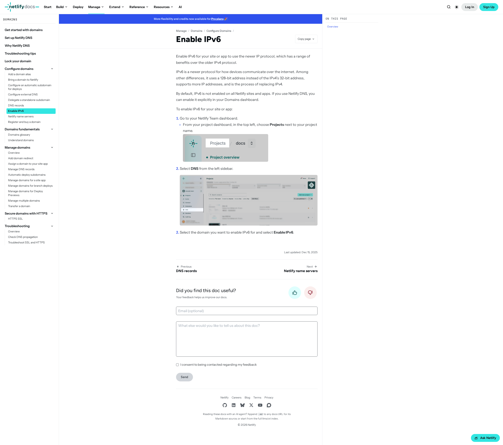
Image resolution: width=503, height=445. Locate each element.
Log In (469, 7)
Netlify (224, 397)
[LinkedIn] (233, 405)
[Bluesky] (242, 405)
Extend (114, 7)
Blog (247, 397)
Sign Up (489, 7)
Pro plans (217, 19)
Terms (257, 397)
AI (180, 7)
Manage (94, 7)
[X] (251, 405)
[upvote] (294, 293)
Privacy (268, 397)
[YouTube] (260, 405)
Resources (162, 7)
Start (47, 7)
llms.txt (266, 418)
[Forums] (269, 405)
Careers (236, 397)
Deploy (78, 7)
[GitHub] (225, 405)
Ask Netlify (488, 438)
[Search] (449, 7)
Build (60, 7)
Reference (137, 7)
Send (184, 377)
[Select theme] (456, 7)
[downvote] (310, 293)
